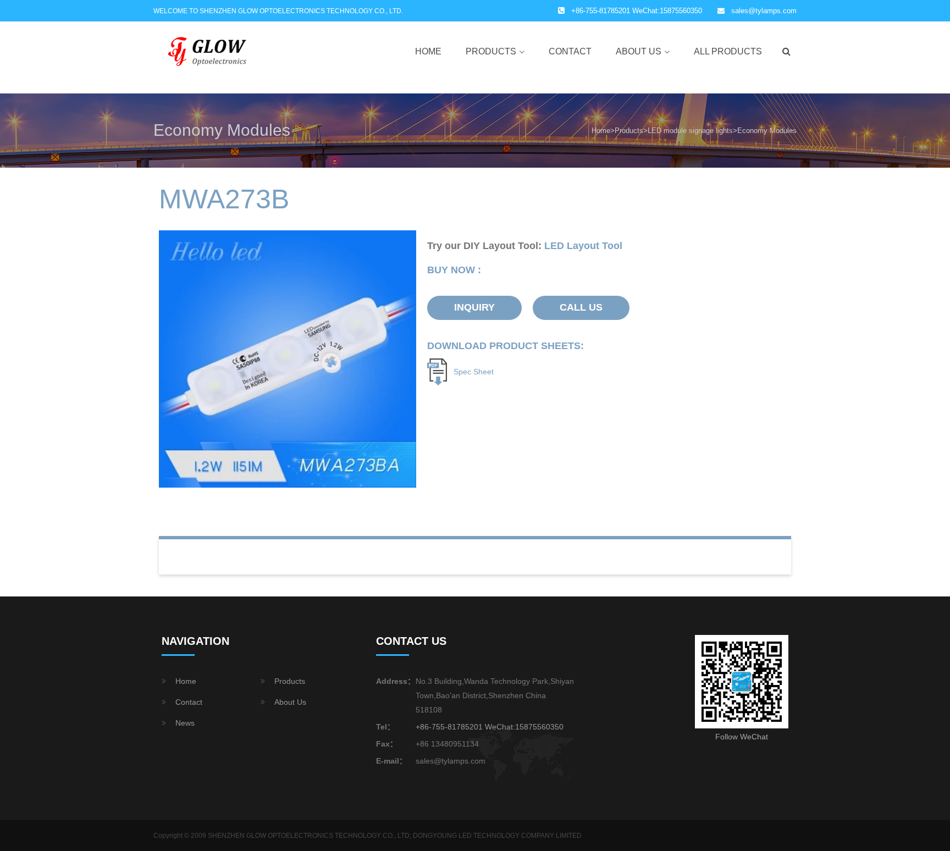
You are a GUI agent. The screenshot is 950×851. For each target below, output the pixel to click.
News (185, 723)
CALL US (581, 307)
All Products (728, 51)
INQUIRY (474, 307)
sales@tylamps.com (764, 11)
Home (428, 51)
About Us (638, 51)
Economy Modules (767, 130)
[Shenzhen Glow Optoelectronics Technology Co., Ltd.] (208, 51)
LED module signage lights (690, 130)
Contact (570, 51)
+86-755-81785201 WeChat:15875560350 (490, 726)
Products (491, 51)
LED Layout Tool (583, 245)
